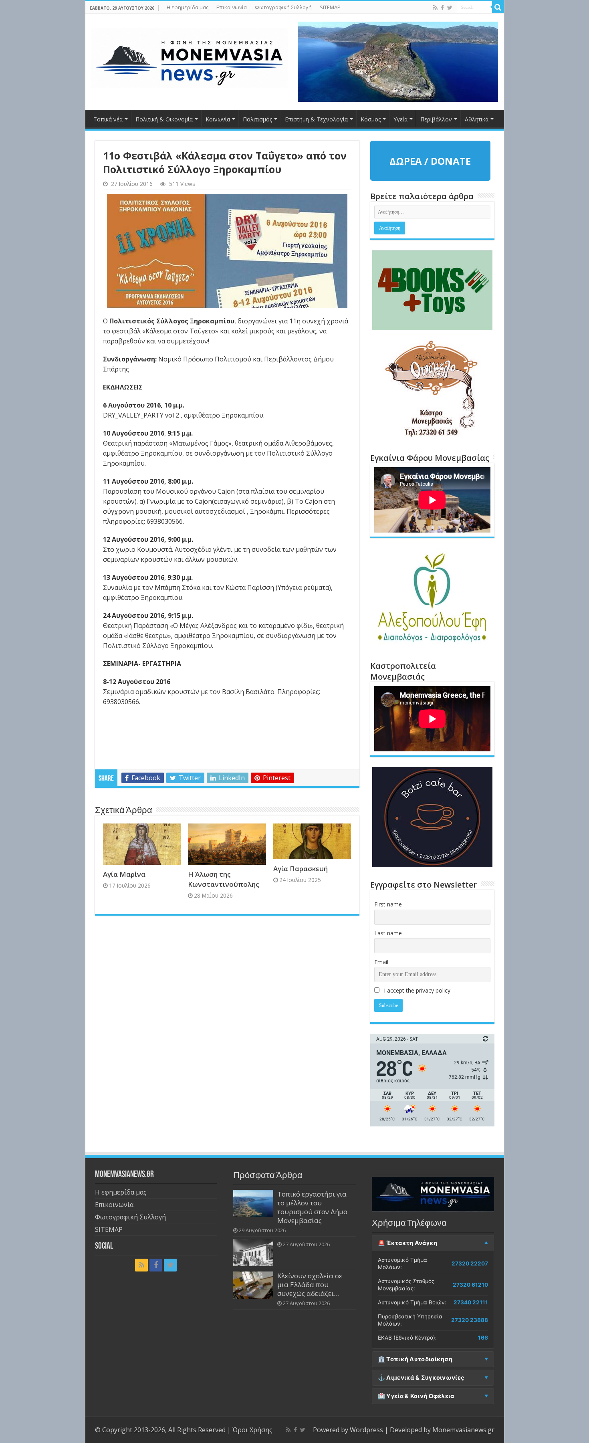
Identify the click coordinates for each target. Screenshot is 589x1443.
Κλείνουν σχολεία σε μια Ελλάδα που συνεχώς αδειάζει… (309, 1284)
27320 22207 (470, 1263)
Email (381, 962)
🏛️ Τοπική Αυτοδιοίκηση (415, 1359)
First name (388, 904)
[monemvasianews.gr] (189, 56)
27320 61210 (470, 1285)
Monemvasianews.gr (463, 1429)
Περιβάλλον (436, 119)
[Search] (498, 7)
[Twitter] (449, 7)
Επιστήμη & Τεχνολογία (316, 119)
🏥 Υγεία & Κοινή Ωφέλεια (416, 1396)
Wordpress (366, 1429)
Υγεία (400, 119)
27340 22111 (471, 1302)
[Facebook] (442, 7)
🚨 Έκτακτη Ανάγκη (408, 1243)
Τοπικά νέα (108, 119)
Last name (388, 933)
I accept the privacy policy (416, 990)
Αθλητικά (476, 119)
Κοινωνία (218, 119)
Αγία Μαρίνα (124, 874)
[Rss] (435, 7)
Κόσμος (371, 119)
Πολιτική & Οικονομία (164, 119)
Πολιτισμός (257, 119)
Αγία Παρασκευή (300, 868)
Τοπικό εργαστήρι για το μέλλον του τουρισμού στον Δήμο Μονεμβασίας (312, 1207)
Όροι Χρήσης (252, 1429)
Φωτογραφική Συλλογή (283, 7)
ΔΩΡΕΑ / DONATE (430, 161)
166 (483, 1337)
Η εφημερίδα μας (187, 7)
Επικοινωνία (231, 7)
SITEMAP (330, 7)
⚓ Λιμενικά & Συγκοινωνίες (421, 1377)
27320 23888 (469, 1320)
